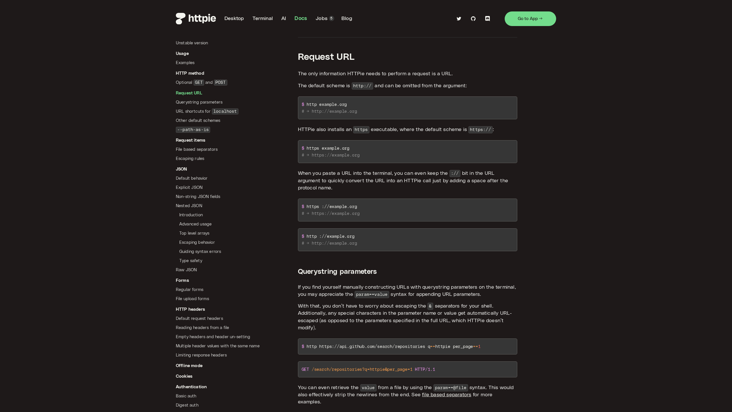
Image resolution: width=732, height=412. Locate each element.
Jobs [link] (324, 18)
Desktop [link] (234, 18)
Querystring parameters (337, 271)
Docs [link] (301, 18)
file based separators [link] (446, 394)
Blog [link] (346, 18)
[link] (196, 18)
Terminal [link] (262, 18)
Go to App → (530, 19)
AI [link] (283, 18)
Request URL (326, 57)
